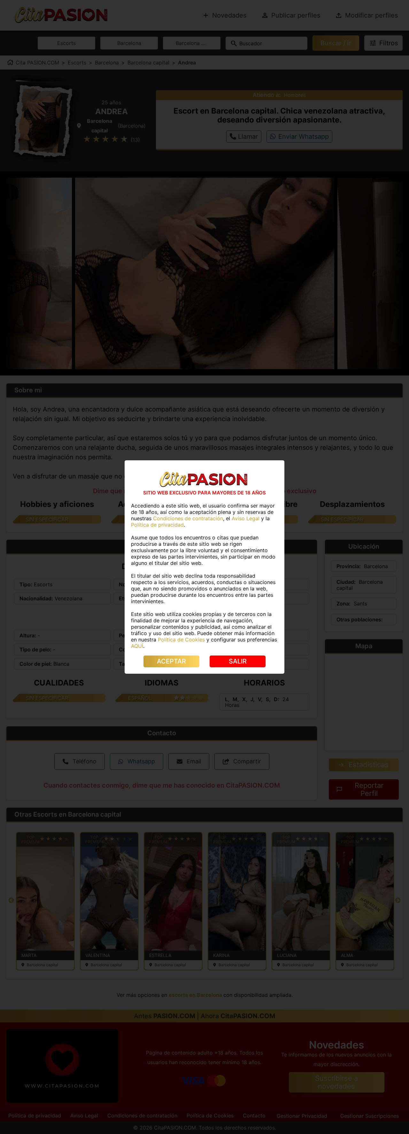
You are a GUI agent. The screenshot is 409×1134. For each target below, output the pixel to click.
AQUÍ (137, 646)
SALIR (238, 661)
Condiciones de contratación (188, 518)
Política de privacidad (157, 525)
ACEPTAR (171, 661)
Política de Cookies (181, 639)
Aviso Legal (245, 518)
